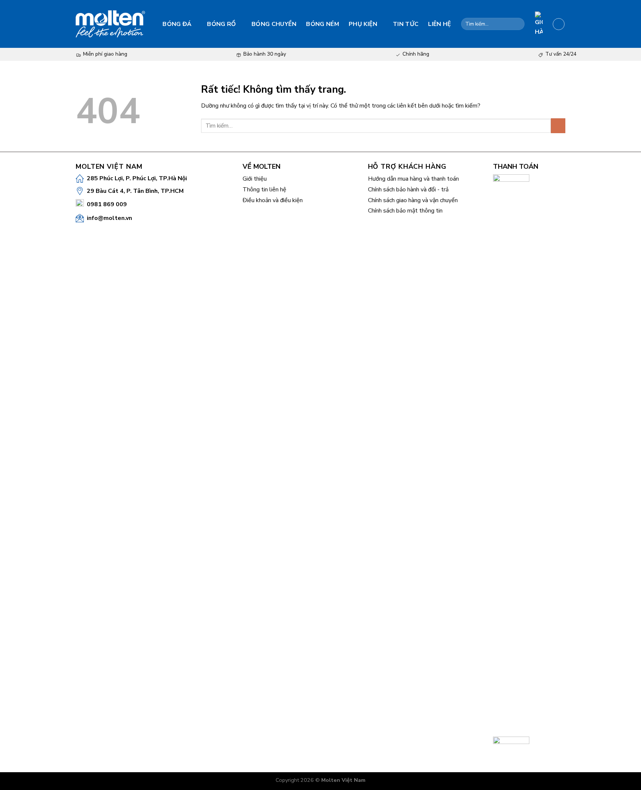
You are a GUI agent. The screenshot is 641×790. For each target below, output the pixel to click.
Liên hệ (439, 24)
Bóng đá (176, 24)
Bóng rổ (221, 24)
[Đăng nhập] (559, 24)
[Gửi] (518, 24)
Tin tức (405, 24)
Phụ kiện (363, 24)
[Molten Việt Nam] (110, 24)
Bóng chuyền (274, 24)
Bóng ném (322, 24)
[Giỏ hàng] (539, 24)
